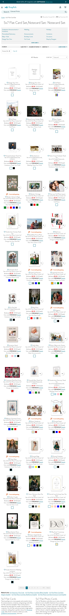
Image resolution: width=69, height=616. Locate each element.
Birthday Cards (28, 37)
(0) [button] (48, 17)
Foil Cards (27, 39)
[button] (2, 7)
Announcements (28, 34)
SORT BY (49, 57)
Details (19, 90)
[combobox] (34, 12)
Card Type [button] (23, 47)
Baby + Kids (5, 37)
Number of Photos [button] (34, 47)
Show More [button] (34, 43)
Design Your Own (7, 39)
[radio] (12, 95)
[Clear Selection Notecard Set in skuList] (9, 51)
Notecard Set (5, 51)
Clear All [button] (15, 51)
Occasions (49, 37)
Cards (3, 18)
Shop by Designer (51, 39)
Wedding (26, 30)
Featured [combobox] (56, 57)
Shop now (60, 2)
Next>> (48, 588)
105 (44, 588)
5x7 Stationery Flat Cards (17, 593)
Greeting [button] (44, 47)
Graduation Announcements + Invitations (10, 30)
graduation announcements (8, 613)
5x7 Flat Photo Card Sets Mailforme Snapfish (24, 595)
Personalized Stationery (8, 34)
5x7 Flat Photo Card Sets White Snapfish (36, 593)
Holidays (48, 30)
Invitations (49, 34)
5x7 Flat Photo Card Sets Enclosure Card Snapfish (52, 595)
